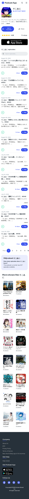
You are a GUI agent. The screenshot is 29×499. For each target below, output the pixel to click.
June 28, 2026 (5, 231)
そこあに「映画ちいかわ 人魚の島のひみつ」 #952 (14, 121)
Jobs (4, 446)
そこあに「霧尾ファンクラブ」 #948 (13, 196)
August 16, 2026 (5, 97)
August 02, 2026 (6, 137)
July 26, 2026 (5, 154)
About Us (5, 443)
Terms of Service (8, 451)
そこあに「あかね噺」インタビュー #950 (12, 158)
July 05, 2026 (5, 211)
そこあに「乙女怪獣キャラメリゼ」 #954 (12, 81)
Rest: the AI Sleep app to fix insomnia (14, 453)
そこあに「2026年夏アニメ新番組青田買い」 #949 (14, 178)
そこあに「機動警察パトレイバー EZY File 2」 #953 (13, 101)
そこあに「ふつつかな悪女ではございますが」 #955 (14, 62)
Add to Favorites (9, 28)
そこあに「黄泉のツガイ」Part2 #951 (14, 139)
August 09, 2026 (6, 117)
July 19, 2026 (5, 174)
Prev (4, 250)
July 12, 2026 (5, 194)
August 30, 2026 (6, 58)
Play (25, 73)
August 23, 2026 (6, 78)
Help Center (6, 461)
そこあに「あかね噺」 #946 (10, 234)
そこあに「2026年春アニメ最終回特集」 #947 (13, 215)
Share (22, 29)
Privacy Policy (7, 448)
